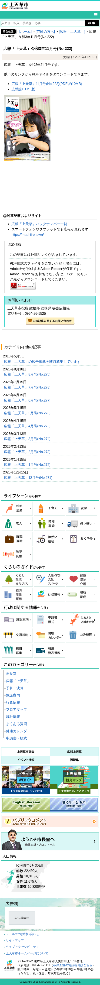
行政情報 (13, 702)
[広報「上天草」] (72, 31)
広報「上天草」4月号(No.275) (27, 426)
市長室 (11, 674)
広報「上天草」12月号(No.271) (28, 478)
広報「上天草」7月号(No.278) (27, 387)
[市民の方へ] (45, 31)
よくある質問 (16, 724)
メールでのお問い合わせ (22, 934)
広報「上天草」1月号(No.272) (27, 465)
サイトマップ (15, 940)
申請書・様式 (16, 738)
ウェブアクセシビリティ (22, 947)
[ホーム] (25, 31)
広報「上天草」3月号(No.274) (27, 439)
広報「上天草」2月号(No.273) (27, 452)
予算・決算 (14, 688)
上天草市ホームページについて (27, 953)
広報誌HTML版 (23, 89)
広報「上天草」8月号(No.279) (27, 374)
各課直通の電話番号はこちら (72, 965)
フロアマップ (16, 709)
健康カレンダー (18, 731)
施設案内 (13, 695)
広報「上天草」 (18, 681)
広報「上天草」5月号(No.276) (27, 413)
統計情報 (13, 717)
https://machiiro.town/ (27, 235)
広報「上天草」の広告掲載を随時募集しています (43, 361)
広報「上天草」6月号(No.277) (27, 400)
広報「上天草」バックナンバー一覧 (39, 224)
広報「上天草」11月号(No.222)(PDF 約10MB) (46, 84)
